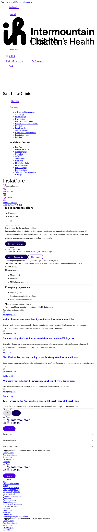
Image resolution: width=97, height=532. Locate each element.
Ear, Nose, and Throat (24, 121)
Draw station (20, 119)
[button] (9, 428)
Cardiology (19, 114)
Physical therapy (21, 165)
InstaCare (19, 147)
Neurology (19, 154)
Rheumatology (21, 170)
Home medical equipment (25, 133)
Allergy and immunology (25, 112)
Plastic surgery (21, 168)
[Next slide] (16, 413)
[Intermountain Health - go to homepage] (16, 423)
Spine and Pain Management (26, 172)
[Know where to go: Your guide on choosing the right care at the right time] (48, 389)
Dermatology (20, 117)
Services (15, 101)
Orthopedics (20, 158)
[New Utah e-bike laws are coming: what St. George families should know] (48, 350)
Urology (18, 174)
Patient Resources (14, 61)
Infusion (18, 137)
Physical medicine (22, 163)
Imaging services (22, 135)
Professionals (38, 61)
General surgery (21, 130)
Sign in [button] (12, 56)
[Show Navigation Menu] (22, 14)
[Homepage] (48, 31)
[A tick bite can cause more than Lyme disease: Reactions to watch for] (48, 312)
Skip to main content (24, 2)
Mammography (21, 152)
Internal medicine (22, 149)
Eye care (18, 126)
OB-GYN (19, 156)
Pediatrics (19, 161)
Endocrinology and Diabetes (26, 123)
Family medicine (21, 128)
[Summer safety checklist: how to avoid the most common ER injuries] (48, 331)
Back (11, 66)
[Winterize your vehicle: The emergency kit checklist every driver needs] (48, 369)
